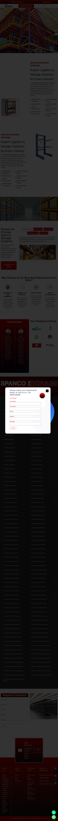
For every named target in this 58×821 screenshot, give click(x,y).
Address (12, 416)
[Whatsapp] (54, 817)
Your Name (13, 401)
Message (12, 421)
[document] (29, 410)
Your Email (13, 406)
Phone (11, 411)
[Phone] (54, 812)
